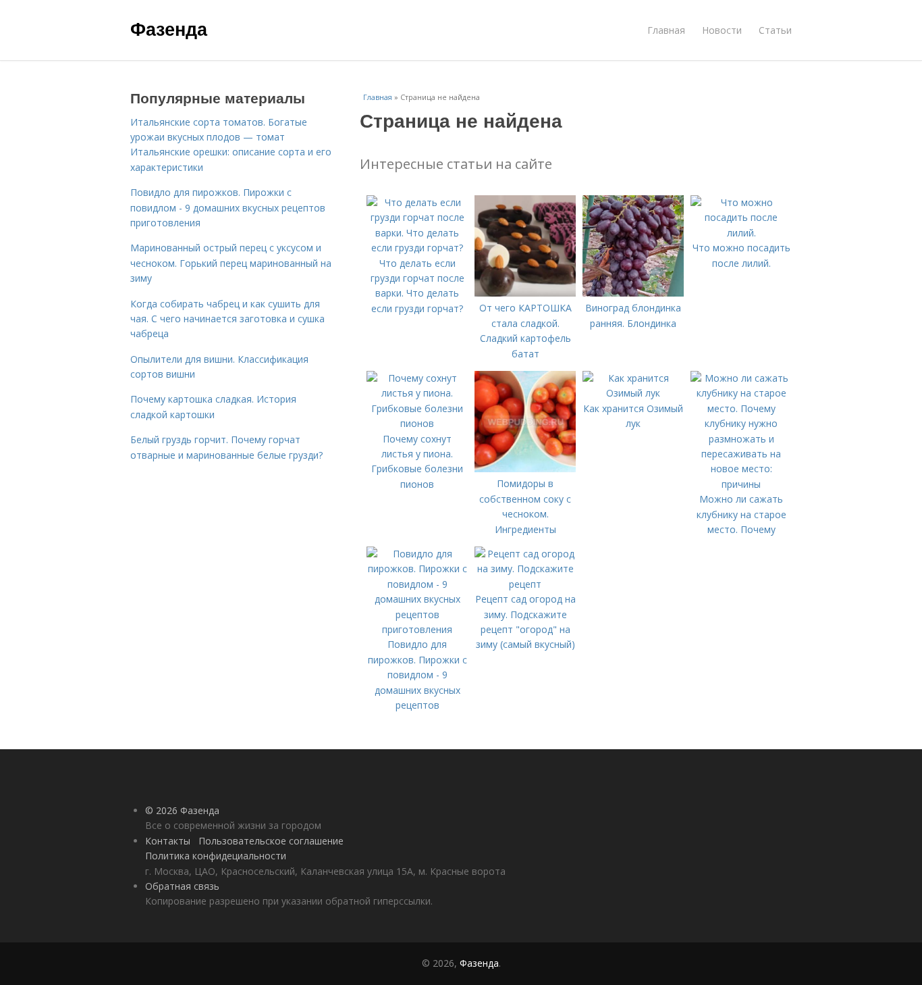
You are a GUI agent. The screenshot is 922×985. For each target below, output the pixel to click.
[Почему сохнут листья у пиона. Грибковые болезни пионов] (417, 423)
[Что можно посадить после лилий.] (741, 232)
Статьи (775, 30)
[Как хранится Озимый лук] (633, 392)
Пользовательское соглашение (271, 840)
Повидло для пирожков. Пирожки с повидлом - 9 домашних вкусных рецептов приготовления (227, 207)
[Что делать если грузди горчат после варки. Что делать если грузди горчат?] (417, 247)
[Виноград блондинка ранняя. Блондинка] (633, 292)
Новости (722, 30)
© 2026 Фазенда (182, 810)
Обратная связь (182, 886)
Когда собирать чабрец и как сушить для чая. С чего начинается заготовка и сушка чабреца (227, 318)
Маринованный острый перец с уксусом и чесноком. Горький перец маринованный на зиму (230, 262)
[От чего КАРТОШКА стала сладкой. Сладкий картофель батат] (525, 292)
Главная (666, 30)
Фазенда (168, 28)
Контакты (167, 840)
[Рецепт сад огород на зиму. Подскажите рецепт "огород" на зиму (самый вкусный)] (525, 584)
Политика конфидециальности (215, 855)
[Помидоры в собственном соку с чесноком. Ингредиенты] (525, 468)
